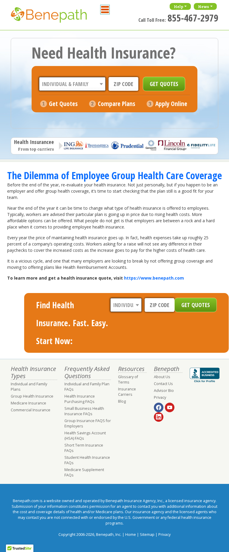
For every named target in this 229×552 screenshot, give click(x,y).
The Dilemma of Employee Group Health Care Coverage (114, 175)
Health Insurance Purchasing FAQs (79, 399)
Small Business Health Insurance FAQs (84, 411)
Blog (122, 401)
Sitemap (147, 534)
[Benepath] (55, 16)
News (203, 6)
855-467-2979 (193, 17)
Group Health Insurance (32, 396)
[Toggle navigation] (105, 9)
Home (130, 534)
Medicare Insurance (28, 403)
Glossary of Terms (128, 379)
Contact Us (163, 383)
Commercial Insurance (30, 410)
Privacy (160, 397)
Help (178, 6)
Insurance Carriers (127, 392)
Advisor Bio (164, 390)
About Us (162, 376)
